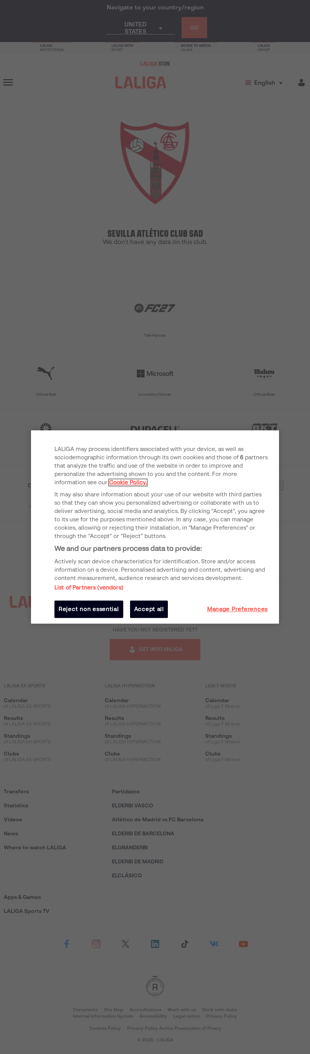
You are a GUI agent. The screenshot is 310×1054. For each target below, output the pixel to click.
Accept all (149, 609)
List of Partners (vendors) (88, 588)
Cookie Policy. (128, 482)
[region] (155, 526)
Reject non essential (89, 609)
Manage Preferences (237, 609)
